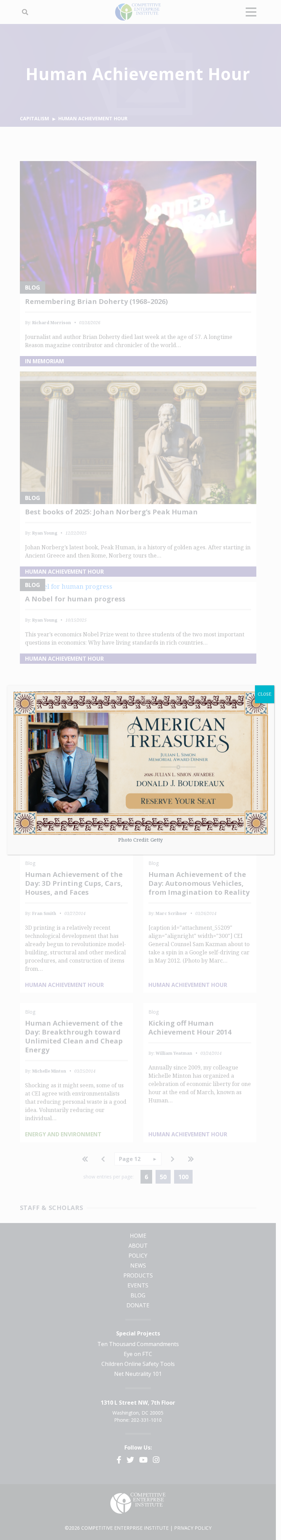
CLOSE (264, 694)
